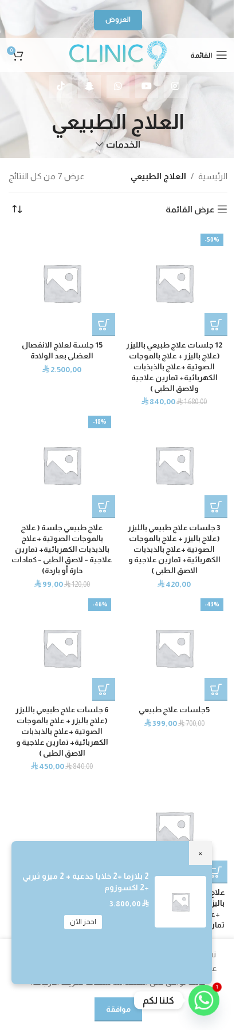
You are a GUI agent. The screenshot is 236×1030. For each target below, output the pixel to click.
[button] (215, 324)
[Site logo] (118, 54)
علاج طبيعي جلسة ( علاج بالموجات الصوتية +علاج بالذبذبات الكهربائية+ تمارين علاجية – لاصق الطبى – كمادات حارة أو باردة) (61, 549)
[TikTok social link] (60, 86)
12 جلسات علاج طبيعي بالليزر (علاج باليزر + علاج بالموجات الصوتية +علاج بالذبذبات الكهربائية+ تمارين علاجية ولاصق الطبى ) (174, 367)
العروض (118, 19)
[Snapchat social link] (89, 86)
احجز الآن (83, 922)
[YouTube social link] (146, 86)
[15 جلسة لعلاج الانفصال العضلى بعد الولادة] (62, 283)
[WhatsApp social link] (118, 86)
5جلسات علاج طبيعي (174, 709)
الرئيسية (212, 176)
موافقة (118, 1009)
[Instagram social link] (175, 86)
